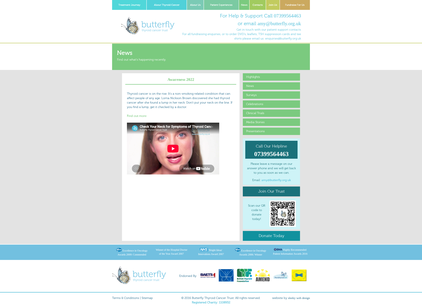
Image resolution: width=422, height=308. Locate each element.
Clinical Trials (255, 113)
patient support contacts (284, 29)
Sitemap (147, 298)
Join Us (273, 5)
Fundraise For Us (294, 5)
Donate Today (271, 236)
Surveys (251, 95)
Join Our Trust (271, 191)
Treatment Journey (129, 5)
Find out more (137, 116)
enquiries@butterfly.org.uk (283, 38)
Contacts (258, 5)
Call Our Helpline (271, 150)
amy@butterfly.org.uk (279, 23)
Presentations (255, 131)
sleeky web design (299, 298)
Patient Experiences (221, 5)
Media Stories (255, 122)
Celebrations (254, 104)
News (244, 5)
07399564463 (287, 15)
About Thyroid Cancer (167, 5)
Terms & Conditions (125, 298)
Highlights (253, 77)
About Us (195, 5)
